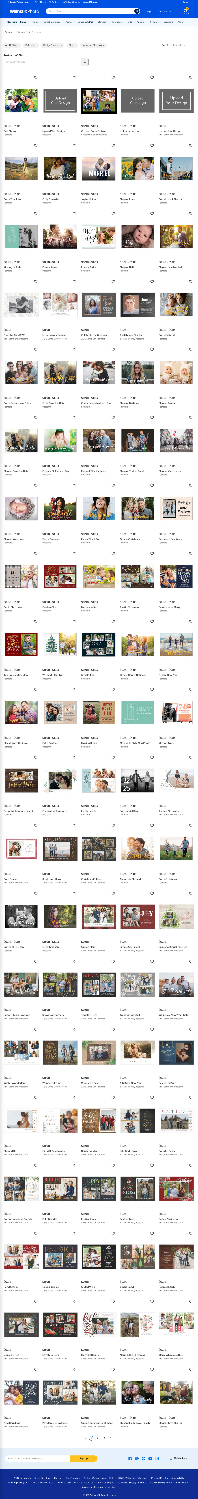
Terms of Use (64, 1482)
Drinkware (154, 22)
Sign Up (84, 1458)
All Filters (13, 45)
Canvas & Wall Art (85, 22)
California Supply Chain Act (132, 1482)
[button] (21, 77)
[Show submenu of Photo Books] (124, 22)
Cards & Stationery (52, 22)
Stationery (10, 32)
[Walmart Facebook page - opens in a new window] (130, 1458)
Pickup (23, 22)
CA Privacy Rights (106, 1482)
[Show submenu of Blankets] (107, 22)
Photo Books (116, 22)
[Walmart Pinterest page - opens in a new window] (143, 1458)
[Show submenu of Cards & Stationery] (61, 22)
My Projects (54, 2)
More (180, 22)
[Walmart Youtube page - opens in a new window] (150, 1458)
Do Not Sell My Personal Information (169, 1482)
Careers (58, 1478)
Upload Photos (90, 2)
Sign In (185, 2)
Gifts (130, 22)
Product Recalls (159, 1478)
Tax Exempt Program (17, 1482)
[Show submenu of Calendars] (174, 22)
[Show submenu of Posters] (74, 22)
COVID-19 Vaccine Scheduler (133, 1478)
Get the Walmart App (42, 1482)
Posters (68, 22)
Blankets (102, 22)
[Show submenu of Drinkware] (160, 22)
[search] (84, 62)
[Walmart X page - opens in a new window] (137, 1458)
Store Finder (40, 2)
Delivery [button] (29, 45)
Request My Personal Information (99, 1487)
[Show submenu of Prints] (40, 22)
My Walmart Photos (71, 2)
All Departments (22, 1478)
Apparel (140, 22)
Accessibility (177, 1478)
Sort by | (166, 45)
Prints (35, 22)
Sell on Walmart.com (95, 1478)
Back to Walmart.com (19, 2)
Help (148, 11)
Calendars (168, 22)
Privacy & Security (83, 1482)
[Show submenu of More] (184, 22)
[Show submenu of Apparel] (145, 22)
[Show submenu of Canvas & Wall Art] (94, 22)
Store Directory (42, 1478)
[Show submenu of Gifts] (133, 22)
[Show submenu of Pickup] (28, 22)
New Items (12, 22)
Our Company (73, 1478)
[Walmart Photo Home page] (24, 11)
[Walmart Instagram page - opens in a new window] (157, 1458)
